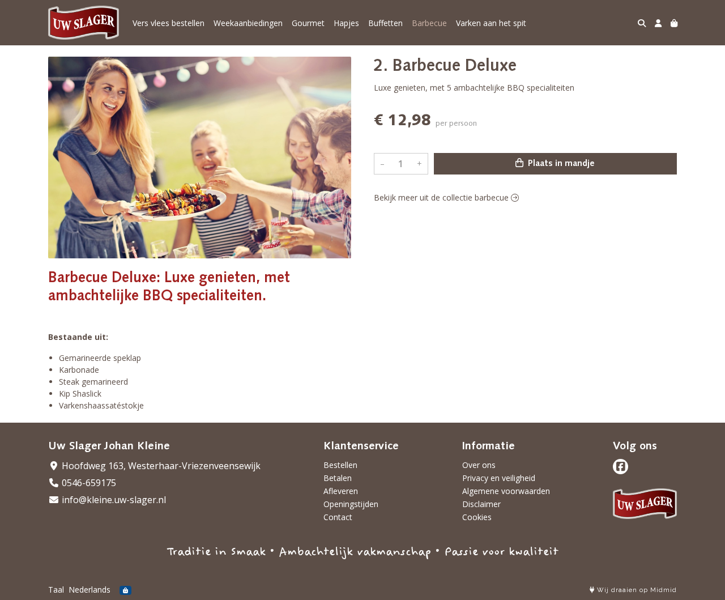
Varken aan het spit (491, 23)
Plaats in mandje (560, 163)
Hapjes (346, 23)
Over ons (479, 464)
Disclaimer (481, 504)
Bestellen (340, 464)
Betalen (337, 478)
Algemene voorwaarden (506, 491)
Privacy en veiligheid (498, 478)
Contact (337, 517)
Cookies (477, 517)
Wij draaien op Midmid (636, 590)
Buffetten (385, 23)
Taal (56, 589)
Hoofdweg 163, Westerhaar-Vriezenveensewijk (160, 465)
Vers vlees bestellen (168, 23)
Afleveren (340, 491)
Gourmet (308, 23)
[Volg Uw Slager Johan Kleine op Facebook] (620, 466)
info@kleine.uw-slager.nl (112, 499)
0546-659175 (87, 482)
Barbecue (429, 23)
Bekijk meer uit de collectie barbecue (442, 197)
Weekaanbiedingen (248, 23)
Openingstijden (350, 504)
